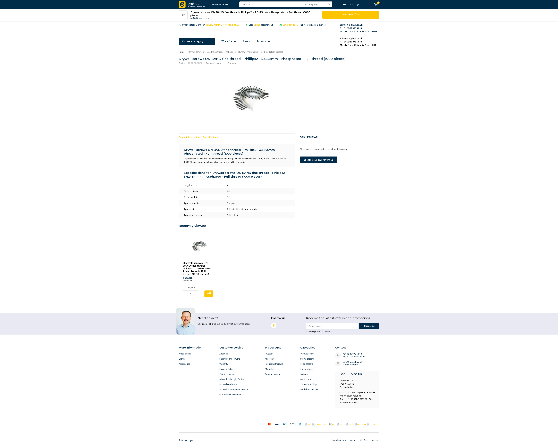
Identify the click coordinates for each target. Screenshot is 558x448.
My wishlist (270, 369)
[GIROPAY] (360, 424)
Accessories (263, 41)
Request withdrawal (274, 363)
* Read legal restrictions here (318, 331)
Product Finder (307, 353)
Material (304, 374)
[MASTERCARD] (320, 424)
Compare (191, 287)
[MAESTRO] (373, 424)
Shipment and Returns (229, 358)
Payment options (227, 374)
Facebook (274, 325)
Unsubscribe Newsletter (230, 394)
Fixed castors (306, 363)
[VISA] (308, 424)
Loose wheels (306, 369)
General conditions (228, 384)
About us (223, 353)
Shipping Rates (226, 369)
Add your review (213, 63)
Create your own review (317, 159)
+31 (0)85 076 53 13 (352, 354)
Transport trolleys (308, 384)
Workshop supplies (309, 389)
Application (305, 379)
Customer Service (220, 4)
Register (269, 353)
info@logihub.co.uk (353, 362)
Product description (189, 137)
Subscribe (369, 326)
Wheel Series (228, 41)
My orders (269, 358)
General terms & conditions (343, 440)
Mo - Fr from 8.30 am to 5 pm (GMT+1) (359, 28)
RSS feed (364, 440)
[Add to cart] (208, 293)
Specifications (210, 137)
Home (182, 51)
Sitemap (375, 440)
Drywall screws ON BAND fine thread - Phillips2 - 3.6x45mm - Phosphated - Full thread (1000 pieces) (197, 268)
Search (328, 4)
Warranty (223, 363)
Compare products (273, 374)
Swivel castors (307, 358)
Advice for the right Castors (232, 379)
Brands (246, 41)
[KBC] (332, 424)
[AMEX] (341, 424)
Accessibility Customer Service (233, 389)
